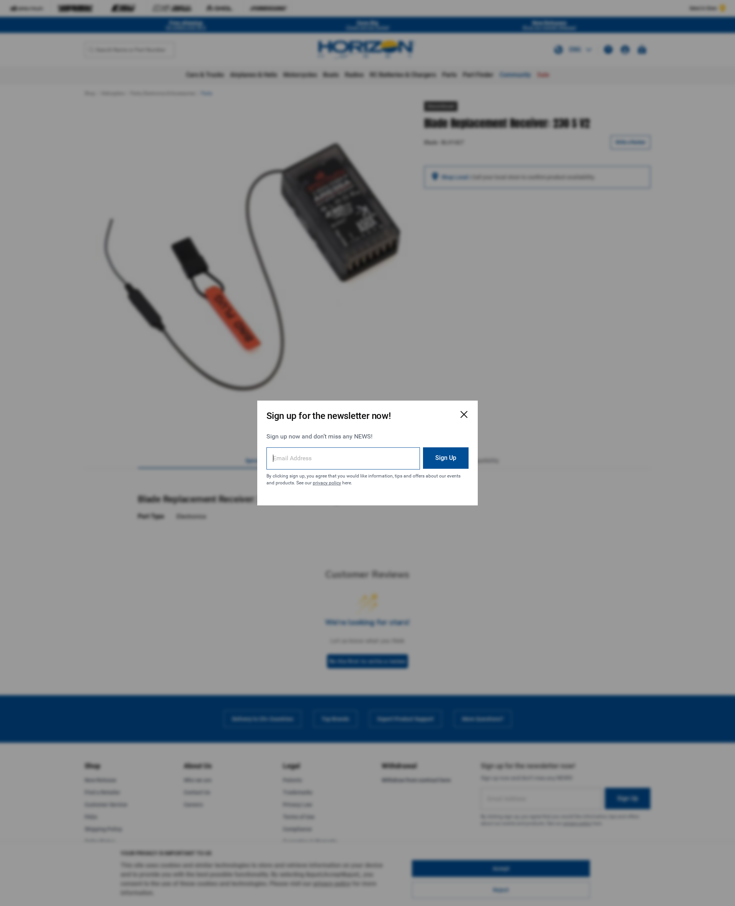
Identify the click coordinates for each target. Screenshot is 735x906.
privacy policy (327, 483)
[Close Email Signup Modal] (464, 414)
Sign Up (445, 457)
